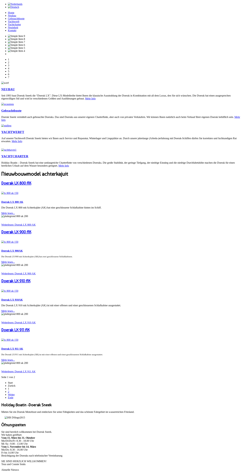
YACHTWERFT (12, 132)
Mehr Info (90, 98)
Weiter (11, 394)
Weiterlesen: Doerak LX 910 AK (18, 322)
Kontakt (12, 30)
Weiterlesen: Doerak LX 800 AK (18, 224)
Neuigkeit (13, 27)
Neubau (12, 15)
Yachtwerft (13, 21)
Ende (10, 397)
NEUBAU (8, 89)
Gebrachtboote (11, 110)
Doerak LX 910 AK (15, 280)
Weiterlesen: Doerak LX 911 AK (18, 371)
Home (11, 12)
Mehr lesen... (8, 213)
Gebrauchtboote (16, 18)
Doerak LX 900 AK (16, 231)
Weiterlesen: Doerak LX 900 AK (18, 273)
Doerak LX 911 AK (15, 329)
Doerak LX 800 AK (16, 183)
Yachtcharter (14, 24)
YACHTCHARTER (14, 156)
